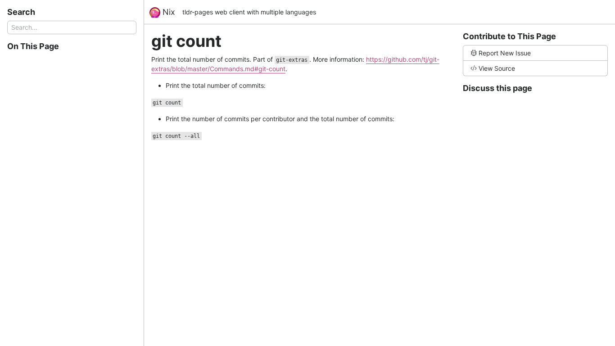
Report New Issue (505, 53)
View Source (497, 68)
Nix (167, 12)
